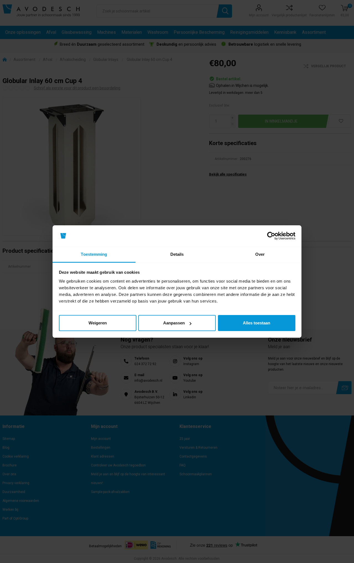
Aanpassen (174, 323)
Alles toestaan (256, 323)
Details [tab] (177, 254)
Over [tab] (260, 254)
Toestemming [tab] (94, 254)
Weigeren (97, 323)
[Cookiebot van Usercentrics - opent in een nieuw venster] (271, 236)
